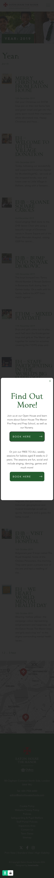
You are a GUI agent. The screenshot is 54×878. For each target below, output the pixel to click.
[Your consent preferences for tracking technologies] (10, 873)
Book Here (22, 437)
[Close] (50, 381)
